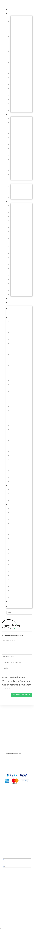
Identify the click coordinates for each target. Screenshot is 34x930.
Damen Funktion (19, 36)
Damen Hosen (17, 40)
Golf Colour (16, 253)
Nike (13, 279)
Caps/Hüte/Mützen (20, 17)
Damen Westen (18, 69)
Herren (12, 114)
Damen (12, 14)
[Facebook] (17, 908)
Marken (12, 201)
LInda (13, 268)
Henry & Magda (18, 257)
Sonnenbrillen (17, 106)
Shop (11, 9)
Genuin (14, 246)
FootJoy (14, 235)
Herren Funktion (19, 129)
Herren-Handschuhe (20, 148)
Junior (12, 182)
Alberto (14, 205)
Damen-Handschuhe (21, 73)
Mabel (14, 272)
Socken (14, 103)
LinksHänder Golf (19, 84)
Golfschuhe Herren (20, 122)
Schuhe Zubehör (19, 99)
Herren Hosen (17, 133)
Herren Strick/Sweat (20, 144)
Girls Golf (15, 249)
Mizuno (14, 275)
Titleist (14, 294)
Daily (13, 223)
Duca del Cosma (18, 227)
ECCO (13, 231)
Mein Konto (14, 298)
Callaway (15, 212)
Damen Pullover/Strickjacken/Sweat (21, 55)
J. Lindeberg (16, 261)
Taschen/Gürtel (18, 110)
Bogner (14, 209)
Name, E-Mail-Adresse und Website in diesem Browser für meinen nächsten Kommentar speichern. (16, 683)
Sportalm (15, 290)
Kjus (13, 264)
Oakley (14, 283)
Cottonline (16, 220)
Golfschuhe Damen (20, 77)
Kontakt (13, 303)
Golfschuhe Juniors (20, 197)
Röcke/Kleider (17, 95)
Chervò (14, 216)
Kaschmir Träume (19, 81)
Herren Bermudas (19, 126)
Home (11, 5)
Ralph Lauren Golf (19, 286)
